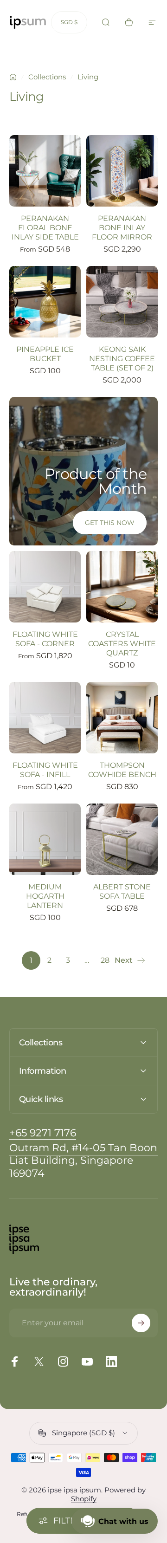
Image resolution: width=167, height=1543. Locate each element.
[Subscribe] (141, 1323)
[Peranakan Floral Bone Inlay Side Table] (45, 171)
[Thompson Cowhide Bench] (122, 717)
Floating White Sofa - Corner (45, 639)
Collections (47, 76)
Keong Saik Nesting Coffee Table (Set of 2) (122, 358)
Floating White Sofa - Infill (45, 770)
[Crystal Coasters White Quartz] (122, 586)
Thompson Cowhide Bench (122, 770)
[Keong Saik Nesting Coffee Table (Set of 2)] (122, 301)
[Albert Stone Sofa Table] (122, 839)
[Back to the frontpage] (13, 77)
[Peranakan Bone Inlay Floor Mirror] (122, 171)
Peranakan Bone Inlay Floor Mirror (122, 227)
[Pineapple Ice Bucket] (45, 301)
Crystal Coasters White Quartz (122, 643)
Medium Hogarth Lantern (45, 896)
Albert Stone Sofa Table (122, 891)
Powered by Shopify (108, 1494)
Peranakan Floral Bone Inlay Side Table (45, 227)
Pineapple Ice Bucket (45, 354)
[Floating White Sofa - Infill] (45, 717)
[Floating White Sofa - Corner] (45, 586)
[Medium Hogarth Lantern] (45, 839)
